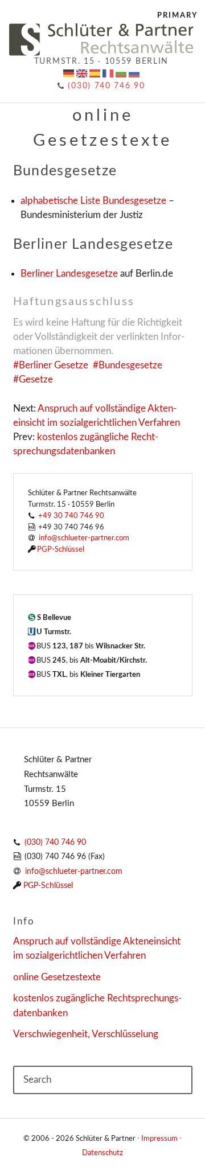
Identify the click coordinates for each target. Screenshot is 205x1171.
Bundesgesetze (130, 365)
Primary (177, 15)
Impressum (159, 1139)
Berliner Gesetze (53, 365)
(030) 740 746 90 (105, 86)
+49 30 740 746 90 (71, 516)
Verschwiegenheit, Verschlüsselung (85, 1034)
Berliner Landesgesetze (69, 273)
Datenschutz (102, 1153)
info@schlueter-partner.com (73, 872)
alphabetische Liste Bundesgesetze (93, 201)
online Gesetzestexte (57, 977)
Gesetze (36, 379)
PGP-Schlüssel (60, 549)
